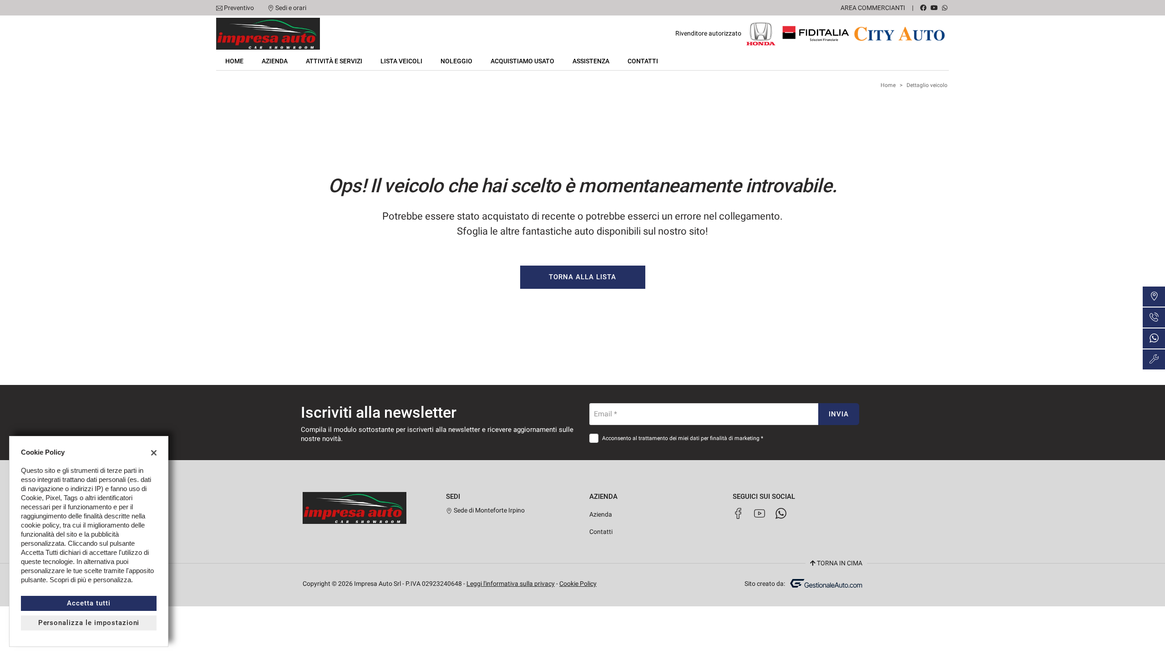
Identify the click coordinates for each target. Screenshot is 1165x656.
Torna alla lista (582, 277)
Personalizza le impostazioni (89, 623)
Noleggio (456, 61)
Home (234, 61)
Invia (839, 414)
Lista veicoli (401, 61)
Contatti (643, 61)
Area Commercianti (873, 7)
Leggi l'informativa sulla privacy (510, 583)
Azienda (275, 61)
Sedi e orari (290, 7)
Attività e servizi (334, 61)
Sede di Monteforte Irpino (488, 510)
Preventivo (239, 7)
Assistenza (590, 61)
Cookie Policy (578, 583)
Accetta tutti (88, 603)
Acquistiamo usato (522, 61)
